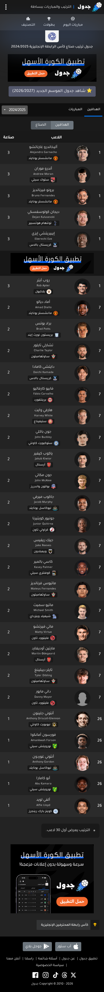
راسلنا (29, 959)
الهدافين (93, 110)
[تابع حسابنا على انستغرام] (45, 975)
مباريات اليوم (73, 25)
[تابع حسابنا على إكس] (73, 975)
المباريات (75, 110)
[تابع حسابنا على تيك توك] (55, 975)
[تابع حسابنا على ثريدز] (64, 975)
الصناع (40, 125)
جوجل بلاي (33, 947)
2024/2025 (17, 110)
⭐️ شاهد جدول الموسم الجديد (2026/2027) (52, 91)
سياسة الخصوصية (50, 965)
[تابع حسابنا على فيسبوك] (35, 975)
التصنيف (28, 25)
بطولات (49, 25)
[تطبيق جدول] (52, 68)
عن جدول (68, 959)
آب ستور (65, 947)
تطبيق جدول (88, 959)
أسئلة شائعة (47, 959)
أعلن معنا (13, 959)
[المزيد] (6, 7)
